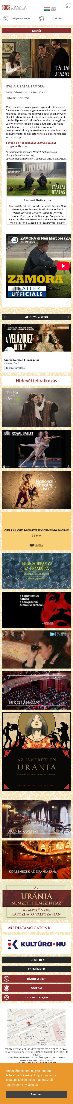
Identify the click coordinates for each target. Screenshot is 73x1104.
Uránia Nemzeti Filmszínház (21, 359)
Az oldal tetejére (36, 997)
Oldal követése (17, 368)
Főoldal (36, 988)
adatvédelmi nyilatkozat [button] (22, 1084)
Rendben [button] (36, 1094)
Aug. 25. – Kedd (36, 317)
